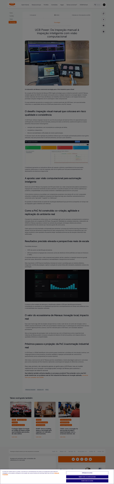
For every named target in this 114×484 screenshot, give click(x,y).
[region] (57, 476)
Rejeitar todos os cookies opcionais (87, 476)
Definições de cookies (87, 472)
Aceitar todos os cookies (87, 480)
